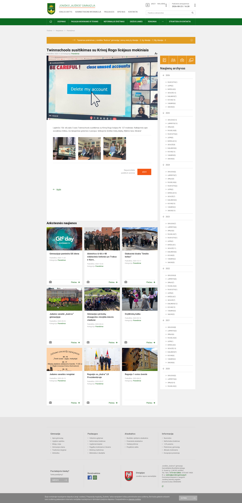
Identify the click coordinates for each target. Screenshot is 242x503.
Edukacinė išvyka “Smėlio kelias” (137, 255)
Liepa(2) (170, 86)
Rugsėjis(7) (172, 234)
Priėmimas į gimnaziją (172, 447)
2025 (168, 113)
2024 (168, 165)
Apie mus (121, 12)
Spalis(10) (171, 383)
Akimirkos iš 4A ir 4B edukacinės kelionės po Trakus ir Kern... (102, 257)
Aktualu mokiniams (171, 450)
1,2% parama (168, 444)
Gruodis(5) (172, 375)
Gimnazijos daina (58, 447)
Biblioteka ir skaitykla (97, 453)
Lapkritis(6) (172, 227)
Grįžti (58, 189)
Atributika (55, 453)
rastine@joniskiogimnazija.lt (176, 475)
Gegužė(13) (172, 348)
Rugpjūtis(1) (172, 82)
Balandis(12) (172, 304)
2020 (168, 369)
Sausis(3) (171, 314)
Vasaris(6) (172, 103)
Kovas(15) (171, 307)
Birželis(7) (172, 297)
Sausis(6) (171, 159)
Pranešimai (71, 31)
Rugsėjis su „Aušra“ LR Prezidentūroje (98, 376)
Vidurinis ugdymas (96, 438)
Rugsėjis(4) (172, 286)
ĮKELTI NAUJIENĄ (158, 4)
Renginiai (152, 22)
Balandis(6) (172, 148)
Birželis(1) (172, 245)
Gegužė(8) (171, 145)
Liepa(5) (170, 137)
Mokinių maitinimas (96, 450)
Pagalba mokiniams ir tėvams (100, 447)
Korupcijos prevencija (172, 453)
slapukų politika (135, 499)
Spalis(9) (171, 127)
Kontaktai (133, 12)
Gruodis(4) (172, 275)
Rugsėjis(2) (172, 386)
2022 (168, 269)
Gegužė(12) (172, 93)
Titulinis (50, 31)
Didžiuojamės (136, 22)
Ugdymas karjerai (95, 444)
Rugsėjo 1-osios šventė (136, 374)
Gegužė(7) (171, 196)
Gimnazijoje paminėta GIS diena (64, 254)
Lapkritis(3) (172, 331)
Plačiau (74, 282)
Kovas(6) (171, 355)
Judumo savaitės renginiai (62, 374)
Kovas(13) (171, 152)
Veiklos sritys (65, 12)
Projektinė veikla (132, 447)
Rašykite (55, 480)
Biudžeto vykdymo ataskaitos (137, 438)
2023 (168, 217)
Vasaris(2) (172, 207)
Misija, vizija (56, 444)
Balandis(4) (172, 200)
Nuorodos (167, 438)
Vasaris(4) (172, 311)
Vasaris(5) (172, 155)
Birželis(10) (172, 141)
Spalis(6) (171, 231)
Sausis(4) (171, 107)
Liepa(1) (170, 341)
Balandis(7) (172, 96)
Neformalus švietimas (114, 22)
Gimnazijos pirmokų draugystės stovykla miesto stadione (100, 317)
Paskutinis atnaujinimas (180, 5)
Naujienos (60, 31)
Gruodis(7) (172, 224)
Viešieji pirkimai (132, 444)
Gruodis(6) (172, 172)
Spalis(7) (171, 282)
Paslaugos (109, 12)
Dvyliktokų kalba (132, 314)
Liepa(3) (170, 293)
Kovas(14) (171, 100)
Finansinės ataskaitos (135, 441)
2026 (168, 75)
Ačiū (144, 172)
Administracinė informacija (88, 12)
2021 (168, 320)
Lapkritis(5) (172, 279)
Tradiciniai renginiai (59, 450)
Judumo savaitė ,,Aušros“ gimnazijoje (62, 315)
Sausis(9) (171, 262)
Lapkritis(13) (172, 123)
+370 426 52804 (175, 473)
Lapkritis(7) (172, 175)
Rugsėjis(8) (172, 130)
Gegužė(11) (172, 248)
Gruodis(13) (172, 120)
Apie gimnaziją (57, 438)
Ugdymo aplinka (58, 441)
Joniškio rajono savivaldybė (146, 476)
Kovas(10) (171, 203)
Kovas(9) (171, 255)
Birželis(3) (172, 89)
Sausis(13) (171, 211)
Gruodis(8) (172, 327)
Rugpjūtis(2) (172, 134)
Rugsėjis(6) (172, 182)
